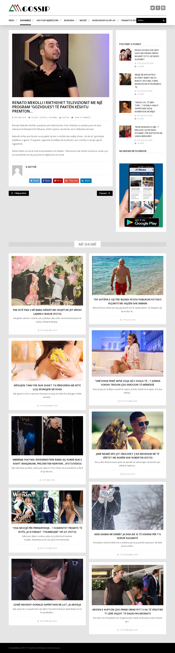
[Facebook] (158, 8)
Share (47, 180)
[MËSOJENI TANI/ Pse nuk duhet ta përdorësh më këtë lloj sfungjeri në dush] (47, 361)
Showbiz (25, 20)
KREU (11, 20)
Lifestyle (43, 117)
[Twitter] (152, 8)
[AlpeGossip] (29, 7)
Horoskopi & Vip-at (104, 20)
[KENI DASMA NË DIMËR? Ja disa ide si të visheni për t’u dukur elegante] (127, 507)
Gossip (34, 117)
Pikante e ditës (130, 20)
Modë (83, 20)
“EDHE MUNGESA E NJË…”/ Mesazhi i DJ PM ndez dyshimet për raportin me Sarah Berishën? (148, 132)
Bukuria (69, 20)
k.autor (65, 117)
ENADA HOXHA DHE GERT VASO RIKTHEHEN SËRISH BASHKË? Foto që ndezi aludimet (147, 55)
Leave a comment (83, 117)
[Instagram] (163, 8)
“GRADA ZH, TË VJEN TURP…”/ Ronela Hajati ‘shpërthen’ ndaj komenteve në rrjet (146, 107)
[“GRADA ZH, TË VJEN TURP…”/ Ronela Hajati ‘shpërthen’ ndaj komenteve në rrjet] (125, 107)
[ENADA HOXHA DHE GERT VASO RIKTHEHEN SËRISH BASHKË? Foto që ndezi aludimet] (125, 55)
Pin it (59, 180)
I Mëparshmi (20, 193)
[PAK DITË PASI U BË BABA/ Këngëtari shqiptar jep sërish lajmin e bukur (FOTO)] (47, 281)
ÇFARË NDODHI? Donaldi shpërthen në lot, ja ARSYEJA (47, 604)
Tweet (36, 180)
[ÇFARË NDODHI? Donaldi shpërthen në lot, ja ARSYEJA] (47, 579)
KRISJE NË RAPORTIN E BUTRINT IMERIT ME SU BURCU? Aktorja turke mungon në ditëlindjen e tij (148, 80)
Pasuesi (103, 193)
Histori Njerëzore (47, 20)
